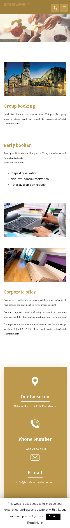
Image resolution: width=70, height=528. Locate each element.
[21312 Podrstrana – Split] (18, 4)
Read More (35, 522)
